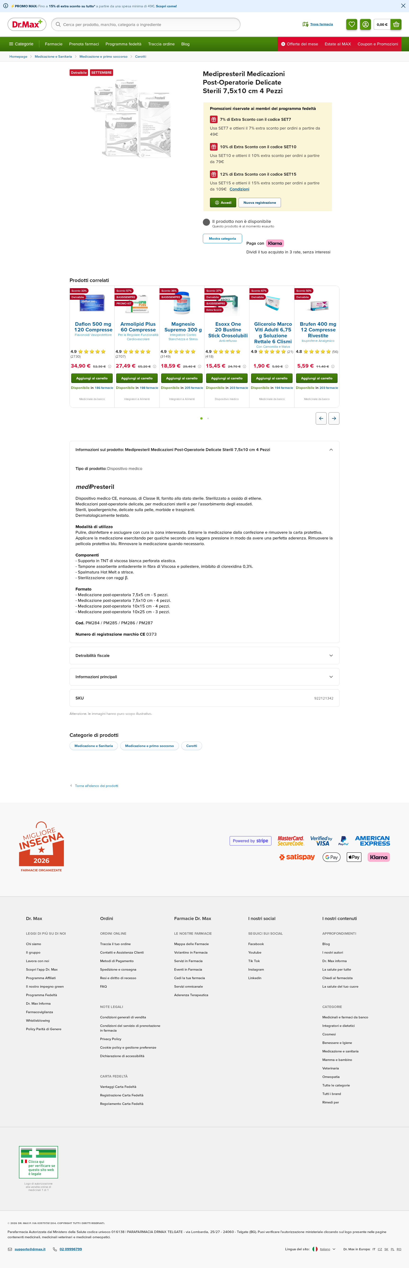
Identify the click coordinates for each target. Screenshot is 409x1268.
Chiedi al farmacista (337, 978)
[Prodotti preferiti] (351, 24)
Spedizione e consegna (118, 969)
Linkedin (254, 978)
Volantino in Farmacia (191, 952)
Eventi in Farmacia (188, 969)
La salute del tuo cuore (340, 986)
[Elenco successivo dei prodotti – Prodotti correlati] (334, 418)
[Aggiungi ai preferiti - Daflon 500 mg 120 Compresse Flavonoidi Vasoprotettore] (109, 291)
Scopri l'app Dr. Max (42, 969)
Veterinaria (330, 1068)
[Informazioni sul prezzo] (109, 366)
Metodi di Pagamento (117, 961)
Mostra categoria (222, 238)
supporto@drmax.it (30, 1249)
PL (392, 1249)
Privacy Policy (110, 1039)
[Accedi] (365, 24)
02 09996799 (71, 1249)
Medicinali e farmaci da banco (345, 1017)
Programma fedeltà (124, 43)
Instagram (256, 969)
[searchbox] (145, 24)
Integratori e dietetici (338, 1026)
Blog (185, 43)
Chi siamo (33, 944)
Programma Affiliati (41, 978)
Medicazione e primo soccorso (149, 746)
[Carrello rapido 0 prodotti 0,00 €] (396, 24)
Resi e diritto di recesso (118, 978)
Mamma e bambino (337, 1060)
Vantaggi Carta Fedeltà (118, 1087)
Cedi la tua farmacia (189, 978)
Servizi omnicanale (188, 986)
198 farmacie (149, 388)
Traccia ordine (161, 43)
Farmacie (53, 43)
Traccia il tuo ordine (115, 944)
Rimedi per (330, 1102)
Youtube (254, 952)
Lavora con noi (37, 961)
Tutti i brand (331, 1094)
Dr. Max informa (334, 961)
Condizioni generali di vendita (123, 1017)
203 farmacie (239, 388)
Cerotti (191, 746)
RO (399, 1249)
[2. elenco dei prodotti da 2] (208, 418)
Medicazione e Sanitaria (94, 746)
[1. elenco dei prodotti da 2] (201, 418)
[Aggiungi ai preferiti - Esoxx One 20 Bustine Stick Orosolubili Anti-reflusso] (244, 291)
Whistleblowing (38, 1020)
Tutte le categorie (336, 1085)
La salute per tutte (336, 969)
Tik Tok (254, 961)
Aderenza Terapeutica (191, 995)
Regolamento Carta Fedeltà (121, 1104)
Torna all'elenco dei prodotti (96, 786)
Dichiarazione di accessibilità (122, 1056)
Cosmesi (329, 1034)
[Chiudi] (403, 6)
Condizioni (239, 189)
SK (386, 1249)
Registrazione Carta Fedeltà (121, 1095)
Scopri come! (166, 6)
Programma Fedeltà (41, 995)
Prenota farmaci (84, 43)
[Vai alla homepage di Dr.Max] (27, 24)
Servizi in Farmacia (188, 961)
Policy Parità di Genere (43, 1029)
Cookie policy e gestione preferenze (128, 1047)
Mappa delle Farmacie (191, 944)
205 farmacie (194, 388)
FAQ (103, 986)
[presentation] (92, 303)
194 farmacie (284, 388)
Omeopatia (331, 1077)
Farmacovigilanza (39, 1012)
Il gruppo (33, 952)
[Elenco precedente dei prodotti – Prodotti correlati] (321, 418)
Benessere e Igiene (337, 1043)
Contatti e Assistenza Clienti (122, 952)
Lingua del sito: (297, 1249)
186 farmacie (104, 388)
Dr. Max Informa (38, 1003)
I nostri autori (332, 952)
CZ (380, 1249)
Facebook (256, 944)
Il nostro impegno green (45, 986)
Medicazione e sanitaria (340, 1051)
